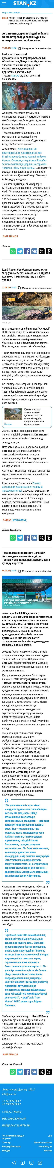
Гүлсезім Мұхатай (12, 1064)
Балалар (48, 1150)
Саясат (7, 520)
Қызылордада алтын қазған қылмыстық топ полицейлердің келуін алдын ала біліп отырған (34, 417)
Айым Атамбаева (11, 530)
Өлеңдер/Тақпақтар (11, 1146)
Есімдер (6, 1150)
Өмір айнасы (10, 236)
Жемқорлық (20, 520)
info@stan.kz (9, 1094)
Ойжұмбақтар (45, 1146)
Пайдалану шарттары (16, 1125)
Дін (50, 1136)
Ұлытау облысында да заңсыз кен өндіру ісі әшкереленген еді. (22, 487)
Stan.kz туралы (12, 1111)
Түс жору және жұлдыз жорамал (13, 1137)
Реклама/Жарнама (14, 1118)
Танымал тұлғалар (43, 1142)
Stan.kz (15, 75)
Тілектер (6, 1142)
